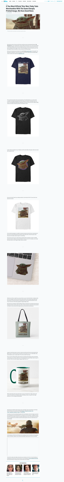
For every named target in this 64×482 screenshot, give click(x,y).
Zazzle (18, 412)
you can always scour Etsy (33, 458)
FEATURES (34, 1)
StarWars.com (21, 53)
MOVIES (13, 1)
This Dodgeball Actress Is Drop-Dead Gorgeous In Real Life (27, 473)
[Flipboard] (49, 1)
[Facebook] (45, 1)
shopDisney (11, 412)
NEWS (10, 1)
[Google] (51, 1)
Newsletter (60, 1)
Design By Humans (28, 410)
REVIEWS (24, 1)
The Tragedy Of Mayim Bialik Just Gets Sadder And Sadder (9, 474)
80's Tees (23, 412)
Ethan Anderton (9, 12)
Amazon (23, 410)
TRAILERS (20, 1)
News (7, 4)
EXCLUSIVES (29, 1)
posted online (29, 51)
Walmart (15, 412)
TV (16, 1)
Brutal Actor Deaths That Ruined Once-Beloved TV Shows (18, 473)
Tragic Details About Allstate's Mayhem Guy (35, 473)
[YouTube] (48, 1)
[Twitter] (46, 1)
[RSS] (52, 1)
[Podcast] (55, 1)
